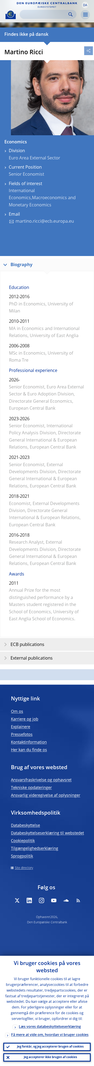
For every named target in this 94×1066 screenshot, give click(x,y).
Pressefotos (22, 735)
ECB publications (27, 645)
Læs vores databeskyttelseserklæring (50, 1027)
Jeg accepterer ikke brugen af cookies (50, 1057)
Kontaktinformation (29, 742)
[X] (17, 900)
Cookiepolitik (23, 841)
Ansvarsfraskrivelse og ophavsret (41, 780)
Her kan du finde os (29, 750)
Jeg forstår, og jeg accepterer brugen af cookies (50, 1046)
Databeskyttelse (25, 826)
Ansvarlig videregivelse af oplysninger (45, 795)
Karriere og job (24, 719)
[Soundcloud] (66, 900)
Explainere (20, 727)
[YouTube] (54, 900)
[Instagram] (41, 900)
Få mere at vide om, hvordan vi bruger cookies (50, 1035)
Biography (21, 265)
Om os (17, 712)
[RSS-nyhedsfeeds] (78, 900)
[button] (85, 5)
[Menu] (85, 14)
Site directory (24, 867)
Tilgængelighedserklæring (34, 849)
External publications (31, 658)
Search (70, 14)
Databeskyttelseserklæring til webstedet (47, 833)
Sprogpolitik (22, 856)
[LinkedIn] (29, 900)
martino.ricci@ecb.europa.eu (45, 221)
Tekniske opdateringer (31, 788)
